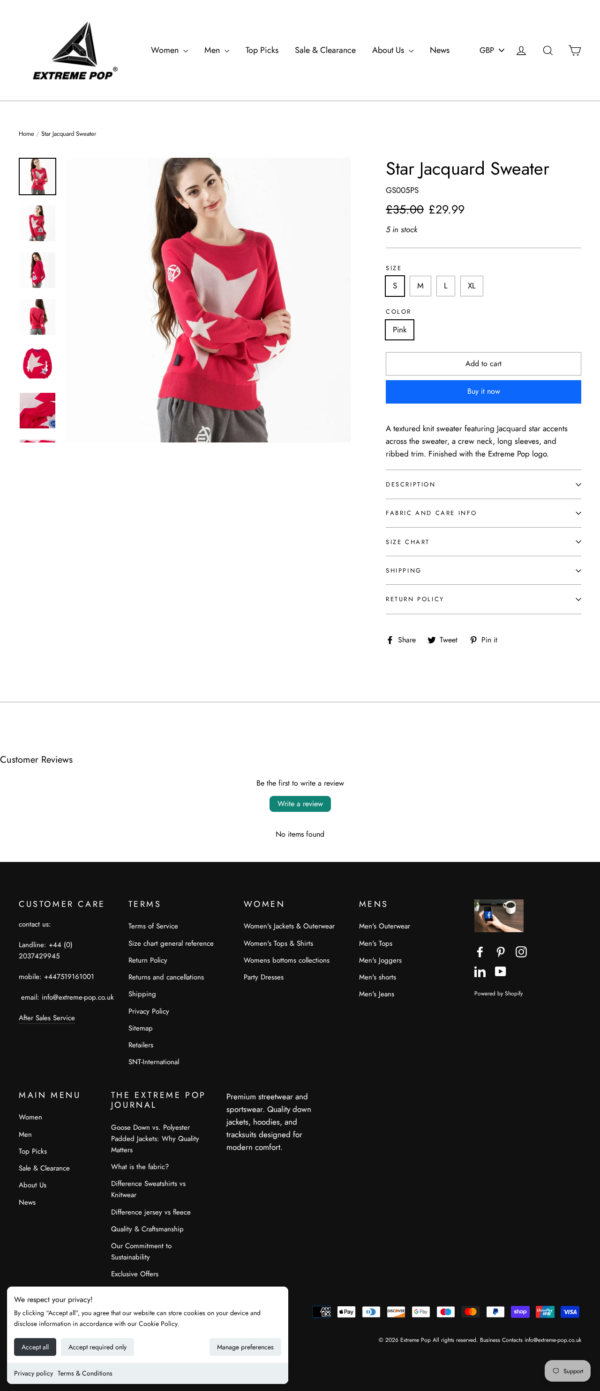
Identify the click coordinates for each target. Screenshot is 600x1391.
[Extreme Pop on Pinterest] (500, 951)
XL (472, 285)
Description (411, 484)
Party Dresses (264, 977)
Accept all (35, 1347)
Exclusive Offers (134, 1274)
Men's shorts (377, 977)
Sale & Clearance (325, 50)
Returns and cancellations (166, 977)
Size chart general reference (171, 943)
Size (394, 268)
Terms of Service (153, 926)
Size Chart (408, 541)
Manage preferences (245, 1347)
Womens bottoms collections (287, 960)
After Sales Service (47, 1018)
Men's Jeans (376, 994)
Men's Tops (375, 943)
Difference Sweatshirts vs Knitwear (148, 1189)
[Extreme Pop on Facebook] (480, 951)
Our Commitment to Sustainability (141, 1251)
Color (399, 312)
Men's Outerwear (384, 926)
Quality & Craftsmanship (147, 1229)
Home (26, 133)
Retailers (140, 1045)
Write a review (300, 803)
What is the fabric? (140, 1167)
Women (166, 50)
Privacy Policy (148, 1011)
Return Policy (415, 599)
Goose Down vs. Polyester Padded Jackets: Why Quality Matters (155, 1138)
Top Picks (262, 50)
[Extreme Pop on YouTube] (500, 970)
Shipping (404, 570)
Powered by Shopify (498, 993)
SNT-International (153, 1062)
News (440, 50)
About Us (389, 50)
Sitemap (140, 1028)
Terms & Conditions (85, 1373)
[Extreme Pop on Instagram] (521, 951)
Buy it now (483, 391)
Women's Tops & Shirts (278, 943)
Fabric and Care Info (431, 512)
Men (213, 50)
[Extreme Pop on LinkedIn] (480, 970)
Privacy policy (33, 1373)
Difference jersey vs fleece (151, 1212)
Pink (399, 329)
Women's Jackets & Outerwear (289, 926)
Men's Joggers (380, 960)
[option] (208, 300)
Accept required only (97, 1347)
